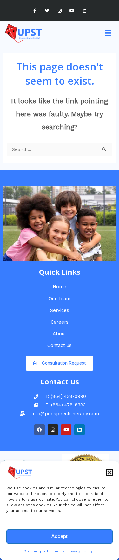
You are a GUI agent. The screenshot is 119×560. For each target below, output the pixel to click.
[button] (109, 472)
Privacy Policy (80, 551)
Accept (59, 536)
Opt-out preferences (43, 551)
